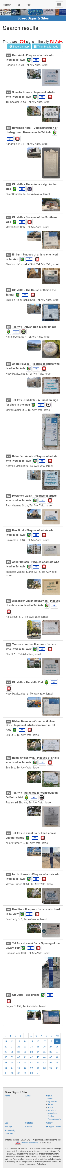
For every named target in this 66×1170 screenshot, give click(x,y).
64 (57, 1067)
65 (6, 1072)
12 (12, 1041)
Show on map (20, 46)
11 (6, 1041)
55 (57, 1062)
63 (51, 1067)
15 (31, 1041)
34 (38, 1051)
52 (38, 1062)
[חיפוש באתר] (19, 4)
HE (29, 4)
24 (31, 1046)
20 (6, 1046)
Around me (52, 1113)
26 (44, 1046)
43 (38, 1057)
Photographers (54, 1118)
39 (12, 1057)
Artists (50, 1107)
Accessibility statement (10, 1132)
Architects (51, 1110)
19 (57, 1041)
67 (18, 1072)
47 (6, 1062)
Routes (50, 1115)
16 (38, 1041)
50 (25, 1062)
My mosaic (52, 1101)
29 (6, 1051)
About (27, 1095)
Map (6, 1122)
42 (31, 1057)
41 (25, 1057)
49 (18, 1062)
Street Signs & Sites (33, 18)
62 (44, 1067)
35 (44, 1051)
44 (44, 1057)
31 (18, 1051)
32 (25, 1051)
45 (51, 1057)
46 (57, 1057)
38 (6, 1057)
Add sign (8, 1126)
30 (12, 1051)
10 (57, 1035)
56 (6, 1067)
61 (38, 1067)
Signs (49, 1095)
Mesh (49, 1098)
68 (25, 1072)
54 (51, 1062)
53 (44, 1062)
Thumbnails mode (47, 46)
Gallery (49, 1122)
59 (25, 1067)
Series (50, 1104)
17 (44, 1041)
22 (18, 1046)
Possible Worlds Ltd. (30, 1142)
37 (57, 1051)
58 (18, 1067)
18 (51, 1041)
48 (12, 1062)
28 (57, 1046)
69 (31, 1072)
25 (38, 1046)
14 (25, 1041)
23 (25, 1046)
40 (18, 1057)
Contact (28, 1126)
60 (31, 1067)
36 (51, 1051)
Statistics (29, 1122)
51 (31, 1062)
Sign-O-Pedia (54, 1126)
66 (12, 1072)
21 (12, 1046)
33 (31, 1051)
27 (51, 1046)
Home (7, 4)
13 (18, 1041)
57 (12, 1067)
